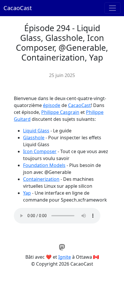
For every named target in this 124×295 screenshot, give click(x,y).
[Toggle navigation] (112, 8)
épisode (51, 105)
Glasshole (33, 137)
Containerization (41, 179)
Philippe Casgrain (60, 112)
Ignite (64, 257)
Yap (27, 193)
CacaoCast (17, 8)
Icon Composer (40, 151)
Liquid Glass (36, 130)
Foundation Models (44, 165)
